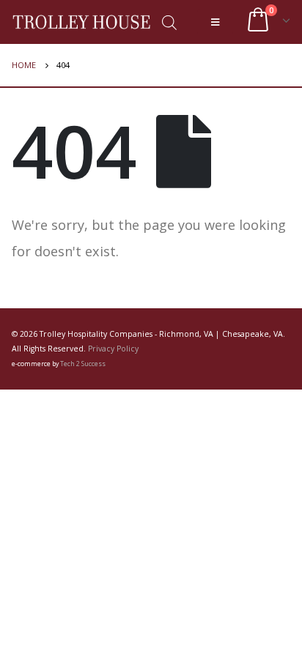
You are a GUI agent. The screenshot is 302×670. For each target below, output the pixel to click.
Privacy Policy (113, 348)
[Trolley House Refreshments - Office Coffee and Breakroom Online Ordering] (81, 22)
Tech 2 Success (83, 364)
